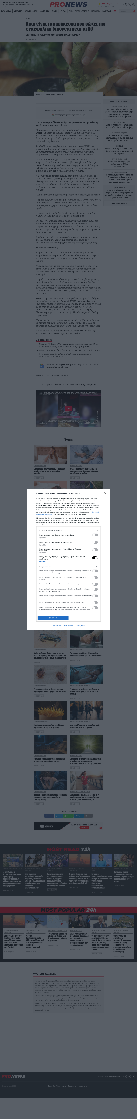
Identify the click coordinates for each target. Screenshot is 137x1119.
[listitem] (68, 530)
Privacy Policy (80, 625)
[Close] (105, 494)
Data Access (68, 625)
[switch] (95, 535)
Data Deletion (56, 625)
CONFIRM (53, 618)
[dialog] (68, 559)
